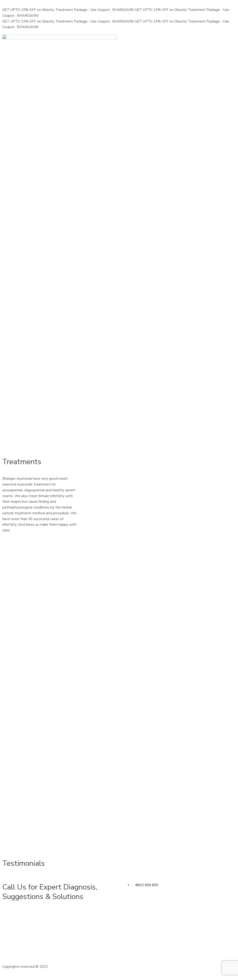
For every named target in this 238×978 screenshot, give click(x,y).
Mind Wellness (48, 938)
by (162, 966)
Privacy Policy (217, 944)
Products (145, 927)
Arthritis (8, 932)
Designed (129, 966)
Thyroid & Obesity (50, 944)
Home (109, 927)
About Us (111, 932)
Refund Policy (217, 938)
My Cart (178, 938)
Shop (176, 932)
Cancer (75, 938)
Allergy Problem (15, 927)
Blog (176, 927)
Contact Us (113, 938)
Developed (150, 966)
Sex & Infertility (82, 927)
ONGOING (173, 966)
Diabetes (77, 932)
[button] (178, 39)
